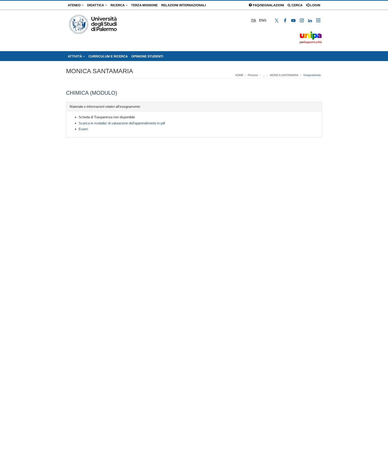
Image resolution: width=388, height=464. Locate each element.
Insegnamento (312, 75)
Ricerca (118, 5)
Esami (83, 129)
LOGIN (314, 5)
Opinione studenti (147, 56)
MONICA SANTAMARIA (99, 71)
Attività (75, 56)
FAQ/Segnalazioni (268, 5)
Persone (253, 75)
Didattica (96, 5)
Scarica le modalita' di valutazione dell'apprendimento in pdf (122, 123)
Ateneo (75, 5)
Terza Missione (144, 5)
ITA (253, 20)
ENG (263, 20)
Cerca (296, 5)
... (264, 75)
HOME (239, 75)
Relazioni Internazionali (183, 5)
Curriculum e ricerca (108, 56)
